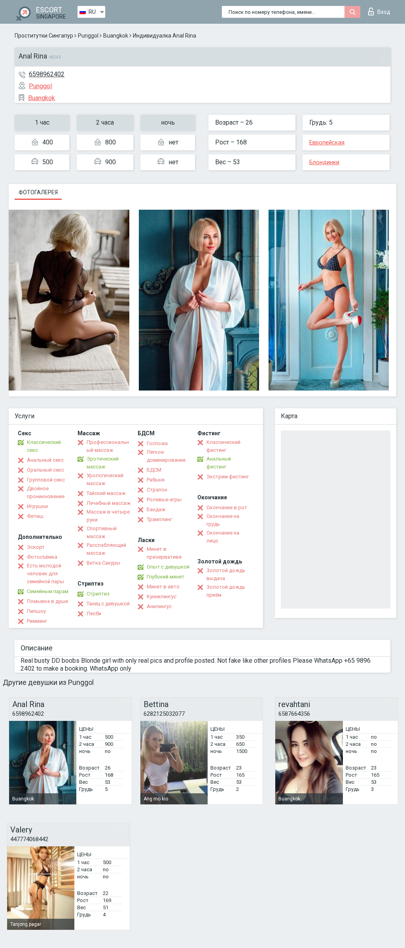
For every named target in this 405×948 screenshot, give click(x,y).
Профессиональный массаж (108, 446)
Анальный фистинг (218, 463)
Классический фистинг (223, 446)
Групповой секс (46, 480)
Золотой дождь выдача (225, 574)
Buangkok (115, 35)
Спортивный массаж (102, 532)
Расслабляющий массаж (106, 549)
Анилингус (159, 606)
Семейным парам (47, 591)
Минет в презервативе (164, 553)
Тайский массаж (106, 493)
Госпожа (157, 443)
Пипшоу (36, 611)
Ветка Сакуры (103, 563)
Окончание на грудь (222, 520)
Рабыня (156, 480)
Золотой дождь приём (225, 591)
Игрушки (37, 506)
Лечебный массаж (109, 503)
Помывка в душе (47, 601)
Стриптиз (98, 594)
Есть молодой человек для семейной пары (45, 573)
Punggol (88, 35)
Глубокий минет (165, 577)
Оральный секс (45, 470)
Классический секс (44, 446)
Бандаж (156, 509)
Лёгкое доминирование (166, 456)
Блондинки (324, 162)
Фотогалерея (38, 192)
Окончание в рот (226, 507)
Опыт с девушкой (168, 567)
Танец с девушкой (108, 604)
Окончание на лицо (222, 537)
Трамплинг (159, 519)
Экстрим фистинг (227, 477)
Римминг (37, 621)
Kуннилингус (161, 596)
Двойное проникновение (45, 492)
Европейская (326, 142)
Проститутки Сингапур (44, 35)
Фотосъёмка (42, 557)
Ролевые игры (164, 499)
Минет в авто (163, 587)
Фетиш (35, 516)
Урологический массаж (105, 479)
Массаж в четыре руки (108, 516)
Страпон (157, 490)
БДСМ (154, 470)
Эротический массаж (103, 463)
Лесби (94, 613)
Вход (383, 12)
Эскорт (36, 547)
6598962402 (46, 74)
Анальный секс (45, 460)
